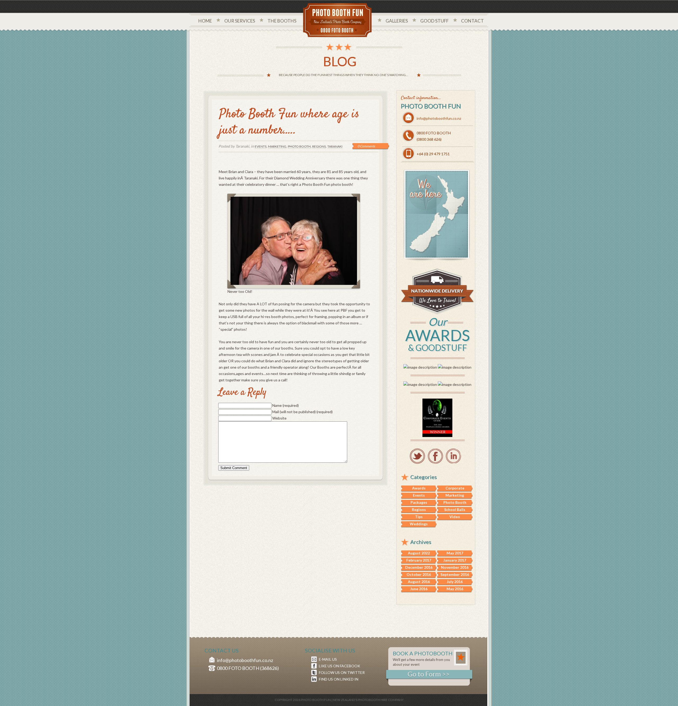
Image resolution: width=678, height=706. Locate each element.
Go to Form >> (428, 674)
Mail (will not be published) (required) (302, 411)
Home (205, 21)
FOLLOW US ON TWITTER (342, 672)
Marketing (277, 146)
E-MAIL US (328, 659)
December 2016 (418, 567)
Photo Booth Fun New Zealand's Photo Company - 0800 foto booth (337, 20)
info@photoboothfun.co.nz (439, 118)
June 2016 (418, 588)
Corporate (454, 488)
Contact (472, 21)
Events (260, 146)
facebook (435, 456)
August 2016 (419, 581)
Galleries (397, 21)
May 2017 (455, 553)
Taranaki (334, 146)
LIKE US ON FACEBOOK (339, 666)
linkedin (453, 456)
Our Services (239, 21)
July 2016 (455, 581)
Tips (419, 516)
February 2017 (418, 560)
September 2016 (454, 574)
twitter (417, 456)
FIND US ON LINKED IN (338, 679)
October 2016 (419, 574)
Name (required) (285, 405)
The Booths (281, 21)
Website (279, 418)
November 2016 (455, 567)
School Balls (454, 509)
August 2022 (419, 553)
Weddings (419, 524)
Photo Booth (299, 146)
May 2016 (455, 588)
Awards (419, 488)
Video (454, 516)
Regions (319, 146)
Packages (419, 502)
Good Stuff (434, 21)
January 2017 (454, 560)
